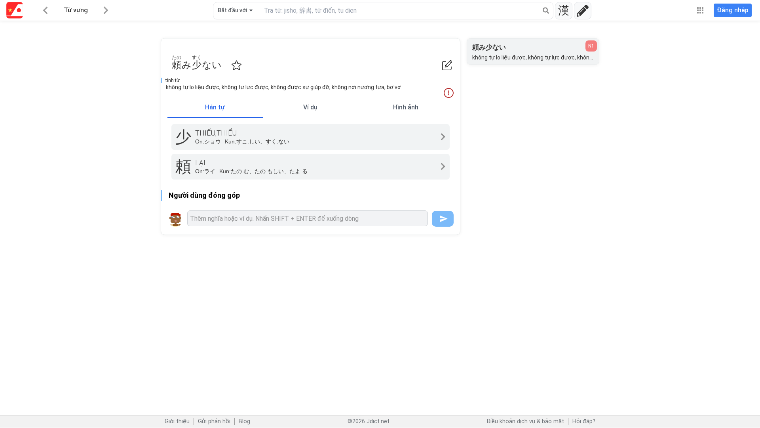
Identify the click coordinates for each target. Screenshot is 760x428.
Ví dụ (310, 107)
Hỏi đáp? (583, 421)
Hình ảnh (405, 107)
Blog (244, 421)
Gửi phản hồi (214, 421)
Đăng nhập (733, 10)
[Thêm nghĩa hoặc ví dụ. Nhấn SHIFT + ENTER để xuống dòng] (307, 218)
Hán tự (215, 107)
